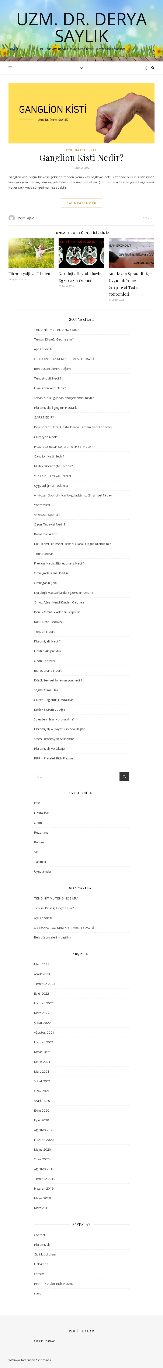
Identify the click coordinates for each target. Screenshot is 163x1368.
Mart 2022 (41, 1013)
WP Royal (14, 1360)
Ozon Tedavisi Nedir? (49, 524)
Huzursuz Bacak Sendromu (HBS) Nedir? (63, 446)
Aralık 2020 (42, 1100)
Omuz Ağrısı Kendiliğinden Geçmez (59, 602)
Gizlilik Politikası (45, 1341)
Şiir (36, 852)
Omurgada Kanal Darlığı (51, 573)
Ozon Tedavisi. (45, 661)
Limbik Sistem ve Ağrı (49, 709)
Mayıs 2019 (42, 1198)
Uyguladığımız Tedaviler (51, 485)
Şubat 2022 (42, 1022)
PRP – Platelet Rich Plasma (53, 758)
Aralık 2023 (42, 974)
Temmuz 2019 (44, 1178)
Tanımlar (40, 861)
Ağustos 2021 (44, 1032)
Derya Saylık (25, 218)
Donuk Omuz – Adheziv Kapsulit (57, 612)
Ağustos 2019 (44, 1169)
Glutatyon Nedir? (46, 437)
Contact (39, 1235)
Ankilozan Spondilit (47, 514)
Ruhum (39, 842)
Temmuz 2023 (44, 984)
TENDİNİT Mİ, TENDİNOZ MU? (56, 329)
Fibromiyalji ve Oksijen (29, 273)
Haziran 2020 (44, 1139)
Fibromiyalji (42, 1244)
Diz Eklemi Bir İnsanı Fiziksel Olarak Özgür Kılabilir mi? (72, 544)
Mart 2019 (41, 1208)
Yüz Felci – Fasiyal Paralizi (52, 476)
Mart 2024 (41, 964)
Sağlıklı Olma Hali (46, 690)
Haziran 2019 (44, 1188)
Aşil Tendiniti (43, 349)
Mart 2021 (41, 1071)
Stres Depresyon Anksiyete (54, 739)
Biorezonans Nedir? (48, 670)
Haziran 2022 (44, 1003)
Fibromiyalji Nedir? (47, 641)
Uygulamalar (43, 871)
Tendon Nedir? (45, 631)
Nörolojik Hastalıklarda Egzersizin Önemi (63, 592)
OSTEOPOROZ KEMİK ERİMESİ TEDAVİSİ (64, 359)
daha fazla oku (81, 203)
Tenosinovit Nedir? (48, 378)
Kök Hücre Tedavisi (48, 622)
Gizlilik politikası (45, 1254)
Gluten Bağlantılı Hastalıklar (53, 700)
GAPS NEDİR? (44, 417)
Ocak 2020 (42, 1159)
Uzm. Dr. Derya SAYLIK (81, 27)
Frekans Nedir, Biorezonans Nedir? (59, 563)
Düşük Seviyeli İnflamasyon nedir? (58, 680)
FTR (69, 150)
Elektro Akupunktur (47, 651)
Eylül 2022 (41, 993)
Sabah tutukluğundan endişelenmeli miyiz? (64, 398)
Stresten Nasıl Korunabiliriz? (54, 719)
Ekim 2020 (41, 1110)
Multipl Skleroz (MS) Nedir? (53, 466)
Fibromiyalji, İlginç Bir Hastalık (55, 407)
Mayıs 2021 (42, 1052)
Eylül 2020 (41, 1120)
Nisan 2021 (42, 1061)
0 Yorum (149, 218)
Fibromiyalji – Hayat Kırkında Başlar (59, 729)
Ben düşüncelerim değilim (52, 368)
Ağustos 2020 (44, 1130)
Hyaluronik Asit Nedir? (50, 388)
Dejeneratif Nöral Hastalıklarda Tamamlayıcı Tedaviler (73, 427)
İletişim (39, 1274)
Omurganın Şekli (45, 583)
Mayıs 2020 (42, 1149)
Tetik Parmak (43, 553)
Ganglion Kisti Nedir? (81, 157)
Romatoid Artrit (45, 534)
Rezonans (41, 832)
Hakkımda (41, 1264)
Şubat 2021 (42, 1081)
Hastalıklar (86, 150)
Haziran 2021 (44, 1042)
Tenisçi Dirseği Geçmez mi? (54, 339)
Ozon (38, 822)
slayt (37, 1293)
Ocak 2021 (42, 1091)
